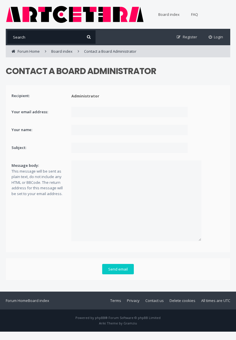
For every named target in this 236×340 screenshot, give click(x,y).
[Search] (89, 37)
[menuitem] (216, 37)
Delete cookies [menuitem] (182, 300)
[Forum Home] (75, 14)
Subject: (19, 147)
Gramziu (130, 323)
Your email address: (30, 111)
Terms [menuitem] (115, 300)
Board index (169, 14)
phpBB (100, 318)
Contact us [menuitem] (154, 300)
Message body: (25, 165)
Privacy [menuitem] (133, 300)
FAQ (194, 14)
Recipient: (21, 95)
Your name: (22, 129)
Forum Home (17, 300)
